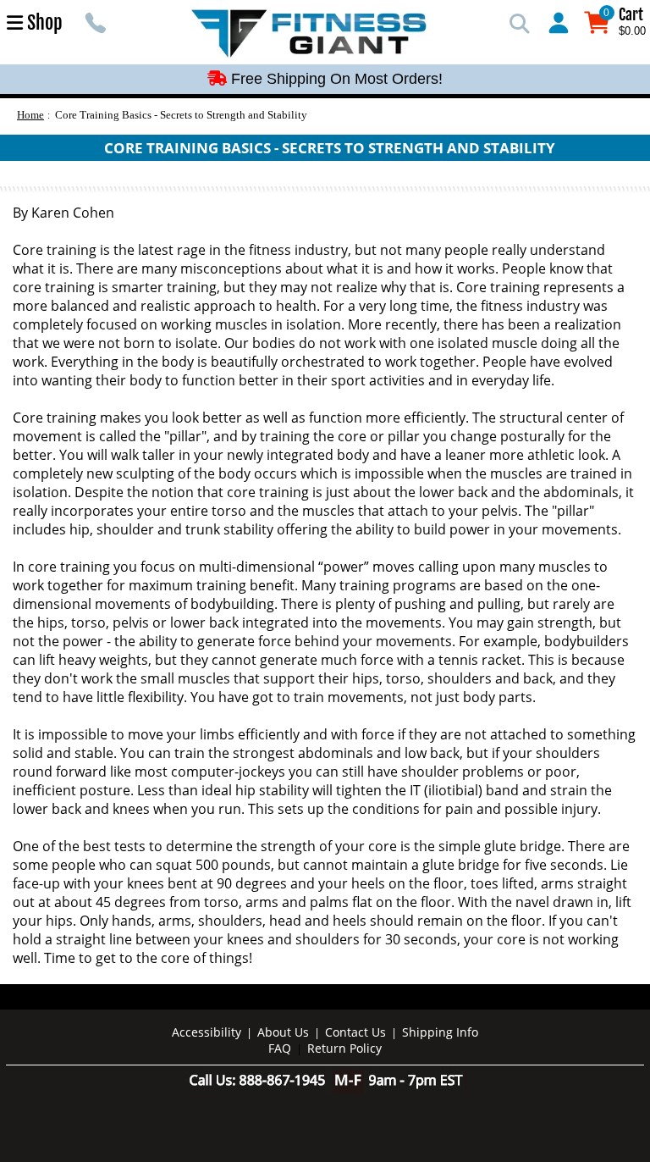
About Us (283, 1032)
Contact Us (355, 1032)
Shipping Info (440, 1032)
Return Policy (344, 1048)
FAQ (279, 1048)
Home (30, 114)
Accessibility (206, 1032)
